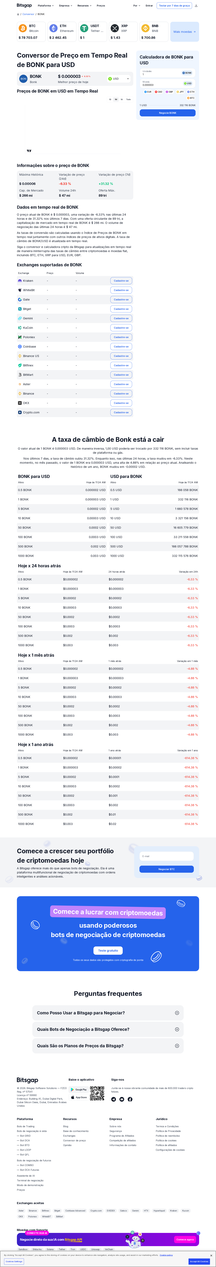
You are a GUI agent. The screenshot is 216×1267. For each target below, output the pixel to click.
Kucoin (185, 1210)
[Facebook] (130, 1099)
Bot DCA (25, 1140)
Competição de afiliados (122, 1140)
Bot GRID (25, 1135)
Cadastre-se (121, 280)
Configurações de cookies (170, 1149)
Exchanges (69, 1135)
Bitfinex (45, 1210)
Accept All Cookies (199, 1261)
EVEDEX (111, 1210)
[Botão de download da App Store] (79, 1097)
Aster (21, 1210)
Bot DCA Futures (29, 1169)
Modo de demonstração (30, 1185)
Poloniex (32, 1216)
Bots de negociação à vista (32, 1131)
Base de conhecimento (76, 1131)
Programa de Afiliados (121, 1135)
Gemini (135, 1210)
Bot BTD (25, 1145)
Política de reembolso (168, 1135)
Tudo (128, 99)
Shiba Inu (37, 1249)
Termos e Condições (167, 1126)
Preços (21, 1189)
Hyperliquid (159, 1210)
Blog (65, 1126)
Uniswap (95, 1249)
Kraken (173, 1210)
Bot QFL (24, 1154)
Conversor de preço (74, 1140)
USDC (83, 1249)
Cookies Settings (14, 1261)
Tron (73, 1249)
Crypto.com (96, 1210)
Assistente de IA (26, 1175)
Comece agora (185, 1239)
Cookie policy (166, 1255)
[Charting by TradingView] (29, 150)
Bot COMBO (27, 1165)
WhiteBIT (46, 1216)
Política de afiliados (166, 1145)
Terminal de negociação (30, 1180)
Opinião (67, 1145)
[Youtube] (121, 1099)
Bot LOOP (25, 1149)
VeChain (109, 1249)
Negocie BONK (167, 112)
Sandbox (23, 1249)
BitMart (59, 1216)
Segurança (115, 1131)
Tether (62, 1249)
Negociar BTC (167, 869)
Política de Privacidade (168, 1131)
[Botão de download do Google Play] (79, 1089)
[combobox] (119, 79)
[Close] (198, 1233)
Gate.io (123, 1210)
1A (122, 99)
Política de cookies (166, 1140)
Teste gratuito (108, 950)
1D (110, 99)
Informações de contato (122, 1145)
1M (116, 99)
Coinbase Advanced (75, 1210)
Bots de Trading (25, 1126)
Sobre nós (115, 1126)
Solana (50, 1249)
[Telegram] (113, 1099)
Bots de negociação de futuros (34, 1160)
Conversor (28, 14)
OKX (21, 1216)
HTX (146, 1210)
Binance (33, 1210)
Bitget (57, 1210)
